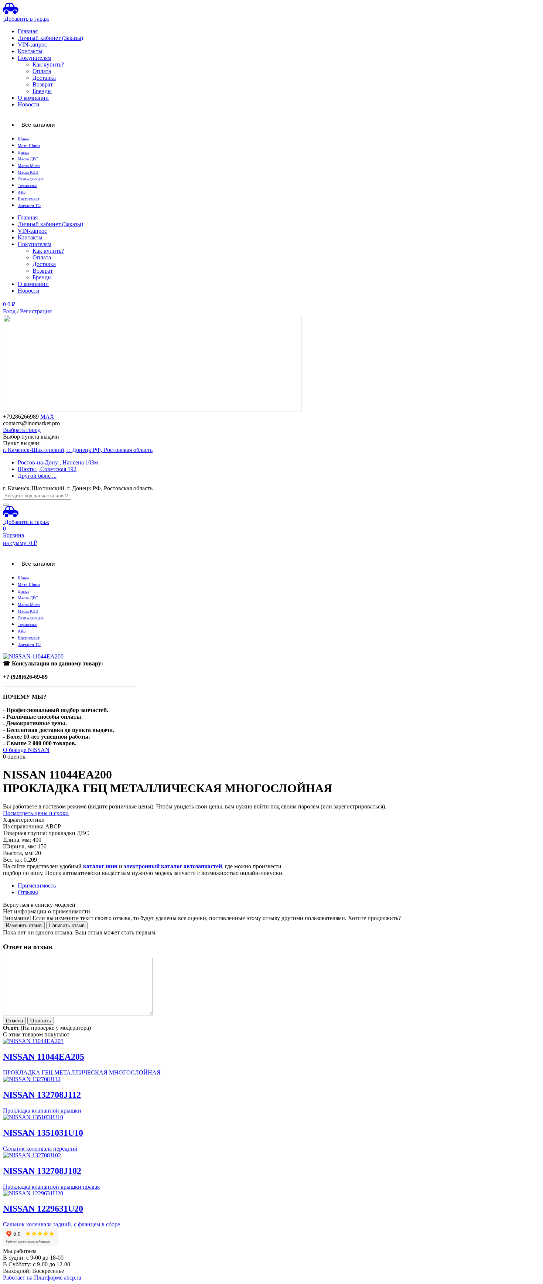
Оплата (42, 71)
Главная (28, 31)
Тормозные (27, 186)
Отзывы (28, 892)
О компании (33, 98)
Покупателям (34, 58)
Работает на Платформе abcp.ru (42, 1277)
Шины (23, 139)
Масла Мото (29, 166)
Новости (29, 104)
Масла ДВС (28, 159)
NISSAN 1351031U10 (43, 1133)
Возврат (43, 84)
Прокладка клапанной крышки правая (51, 1186)
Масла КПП (28, 172)
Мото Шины (29, 146)
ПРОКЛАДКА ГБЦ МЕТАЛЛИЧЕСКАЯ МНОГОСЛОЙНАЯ (82, 1072)
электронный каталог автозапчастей (173, 866)
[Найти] (6, 505)
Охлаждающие (31, 179)
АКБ (21, 192)
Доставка (44, 78)
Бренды (42, 91)
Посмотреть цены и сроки (36, 813)
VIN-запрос (32, 44)
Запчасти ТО (29, 206)
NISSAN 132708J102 (42, 1171)
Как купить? (48, 64)
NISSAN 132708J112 (42, 1095)
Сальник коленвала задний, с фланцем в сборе (61, 1224)
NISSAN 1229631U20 (43, 1208)
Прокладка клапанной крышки (42, 1110)
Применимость (37, 885)
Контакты (30, 51)
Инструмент (29, 199)
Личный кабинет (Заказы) (50, 38)
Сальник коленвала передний (40, 1148)
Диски (23, 152)
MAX (47, 416)
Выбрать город (22, 430)
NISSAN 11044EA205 (43, 1057)
